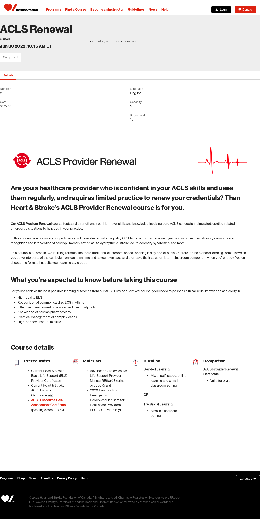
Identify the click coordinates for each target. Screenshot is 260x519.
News (153, 9)
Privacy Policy (67, 478)
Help (165, 9)
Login (223, 9)
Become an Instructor (107, 9)
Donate (247, 9)
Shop (21, 478)
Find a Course (75, 9)
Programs (53, 9)
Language (250, 479)
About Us (46, 478)
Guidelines (136, 9)
